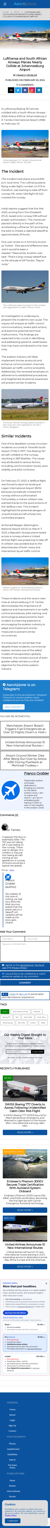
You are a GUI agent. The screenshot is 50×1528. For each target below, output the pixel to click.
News (12, 1480)
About (12, 1414)
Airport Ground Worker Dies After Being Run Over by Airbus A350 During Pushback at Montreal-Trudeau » (25, 760)
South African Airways (20, 1011)
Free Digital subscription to (17, 1349)
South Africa (41, 1017)
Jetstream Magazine (25, 1307)
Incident (33, 1023)
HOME (6, 12)
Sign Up (12, 1425)
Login (13, 994)
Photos (12, 1443)
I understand (13, 1521)
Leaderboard (12, 1449)
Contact (12, 1430)
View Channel (13, 707)
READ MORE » (25, 1132)
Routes (12, 1485)
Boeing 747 (6, 1017)
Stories (12, 1496)
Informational (12, 1491)
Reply (12, 870)
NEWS (17, 12)
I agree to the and (23, 966)
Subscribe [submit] (37, 1052)
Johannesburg (8, 1023)
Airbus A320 (28, 1017)
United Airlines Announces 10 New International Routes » (25, 744)
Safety (43, 1023)
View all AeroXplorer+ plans (13, 1317)
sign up (23, 994)
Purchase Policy (12, 1466)
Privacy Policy (10, 1515)
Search (12, 1459)
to (19, 1368)
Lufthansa (36, 1011)
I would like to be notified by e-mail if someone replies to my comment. (23, 975)
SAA (17, 1017)
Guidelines (12, 1454)
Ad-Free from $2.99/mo (15, 1313)
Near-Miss (21, 1023)
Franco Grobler (36, 773)
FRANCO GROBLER (26, 75)
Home (12, 1409)
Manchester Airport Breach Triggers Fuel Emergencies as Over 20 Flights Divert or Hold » (25, 729)
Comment (25, 982)
